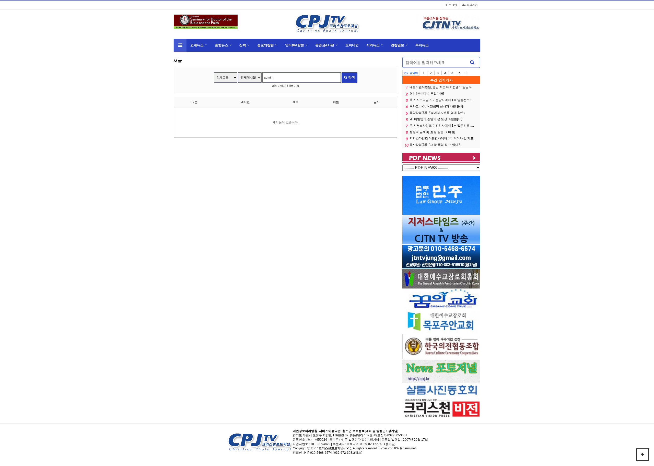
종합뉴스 (221, 45)
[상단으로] (642, 454)
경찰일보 (397, 45)
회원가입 (472, 4)
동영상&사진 (324, 45)
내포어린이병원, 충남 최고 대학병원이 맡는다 (441, 87)
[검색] (472, 62)
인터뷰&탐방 (294, 45)
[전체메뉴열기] (180, 45)
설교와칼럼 (265, 45)
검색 (351, 77)
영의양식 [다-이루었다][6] (427, 93)
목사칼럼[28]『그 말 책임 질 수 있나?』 (436, 145)
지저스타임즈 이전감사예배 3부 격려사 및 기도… (443, 138)
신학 (242, 45)
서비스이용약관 (330, 431)
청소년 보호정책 (353, 431)
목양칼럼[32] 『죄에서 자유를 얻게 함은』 (438, 113)
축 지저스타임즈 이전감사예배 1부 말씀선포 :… (442, 100)
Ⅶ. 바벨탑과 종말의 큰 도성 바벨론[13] (436, 119)
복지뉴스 (422, 45)
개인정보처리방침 (305, 431)
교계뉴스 (197, 45)
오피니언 (352, 45)
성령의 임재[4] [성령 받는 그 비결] (432, 132)
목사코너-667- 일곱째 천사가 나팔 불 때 (437, 106)
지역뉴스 (373, 45)
